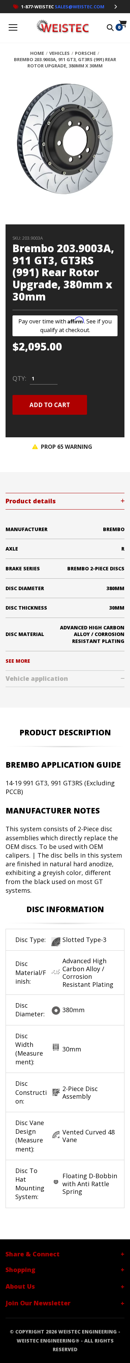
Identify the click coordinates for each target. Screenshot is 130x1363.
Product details (31, 501)
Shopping (20, 1269)
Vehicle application (37, 678)
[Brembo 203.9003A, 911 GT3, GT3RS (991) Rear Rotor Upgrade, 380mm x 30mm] (65, 142)
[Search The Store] (110, 27)
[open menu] (13, 28)
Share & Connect (33, 1254)
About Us (20, 1286)
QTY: (19, 378)
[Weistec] (61, 28)
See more (18, 661)
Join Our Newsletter (38, 1303)
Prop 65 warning (66, 447)
